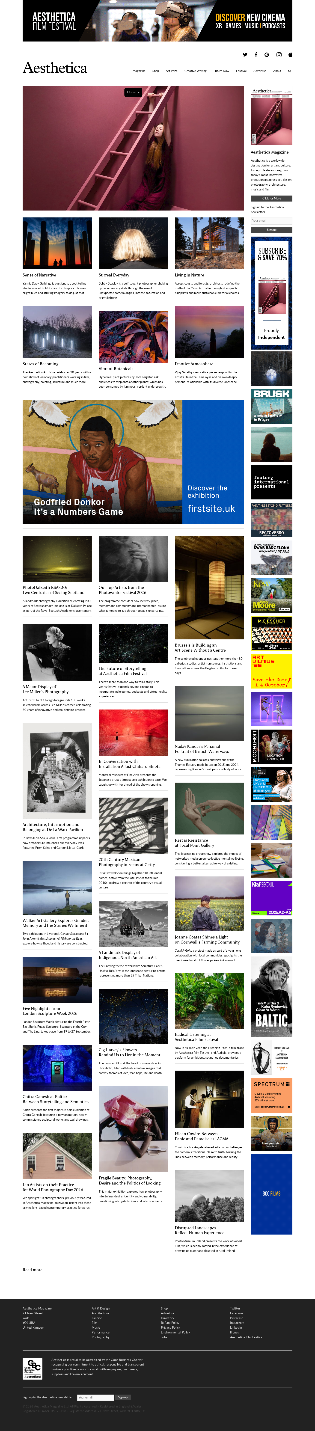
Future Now (221, 71)
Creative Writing (195, 71)
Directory (167, 1318)
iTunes (234, 1332)
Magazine (139, 71)
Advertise (259, 71)
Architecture (100, 1313)
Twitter (235, 1308)
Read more (32, 1269)
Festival (241, 71)
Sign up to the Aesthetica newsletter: (48, 1397)
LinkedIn (236, 1327)
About (277, 71)
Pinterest (236, 1318)
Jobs (164, 1337)
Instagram (237, 1322)
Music (96, 1327)
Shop (155, 71)
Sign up (271, 230)
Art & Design (101, 1308)
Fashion (97, 1318)
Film (95, 1322)
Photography (101, 1337)
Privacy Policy (170, 1327)
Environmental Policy (175, 1332)
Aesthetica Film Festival (246, 1337)
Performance (101, 1332)
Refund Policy (170, 1322)
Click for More (271, 198)
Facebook (236, 1313)
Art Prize (172, 71)
